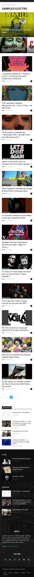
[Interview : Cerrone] (6, 479)
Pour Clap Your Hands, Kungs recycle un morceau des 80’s (14, 302)
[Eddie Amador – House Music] (6, 415)
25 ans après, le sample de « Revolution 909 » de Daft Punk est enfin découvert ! (16, 134)
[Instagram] (10, 560)
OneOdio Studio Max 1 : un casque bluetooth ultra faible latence (21, 441)
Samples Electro (6, 27)
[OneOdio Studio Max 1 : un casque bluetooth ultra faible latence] (6, 442)
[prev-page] (3, 397)
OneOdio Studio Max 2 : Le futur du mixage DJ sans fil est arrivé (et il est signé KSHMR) (21, 423)
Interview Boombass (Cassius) (21, 458)
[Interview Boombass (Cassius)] (6, 461)
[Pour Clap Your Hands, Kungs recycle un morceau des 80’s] (17, 291)
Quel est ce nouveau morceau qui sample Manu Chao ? (16, 356)
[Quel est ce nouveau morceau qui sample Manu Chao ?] (17, 344)
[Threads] (28, 560)
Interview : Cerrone (18, 476)
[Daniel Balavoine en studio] (6, 433)
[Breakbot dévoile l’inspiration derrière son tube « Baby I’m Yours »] (17, 232)
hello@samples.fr (13, 546)
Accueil (4, 5)
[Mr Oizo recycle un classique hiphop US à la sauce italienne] (17, 317)
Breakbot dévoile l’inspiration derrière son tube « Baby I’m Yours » (14, 244)
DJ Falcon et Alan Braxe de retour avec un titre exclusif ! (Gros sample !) (16, 274)
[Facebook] (5, 560)
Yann (3, 81)
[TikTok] (15, 560)
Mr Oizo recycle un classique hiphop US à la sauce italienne (15, 329)
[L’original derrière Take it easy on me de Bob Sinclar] (13, 45)
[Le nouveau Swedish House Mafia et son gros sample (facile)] (17, 205)
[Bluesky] (24, 560)
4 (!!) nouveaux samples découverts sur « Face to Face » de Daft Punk (17, 105)
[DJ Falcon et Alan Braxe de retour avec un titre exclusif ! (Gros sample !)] (17, 261)
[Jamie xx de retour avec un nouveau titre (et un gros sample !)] (17, 151)
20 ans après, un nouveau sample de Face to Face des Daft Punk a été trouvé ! (16, 383)
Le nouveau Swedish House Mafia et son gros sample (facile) (16, 216)
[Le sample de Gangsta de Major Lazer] (17, 24)
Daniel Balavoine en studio (20, 431)
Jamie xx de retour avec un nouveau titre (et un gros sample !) (16, 163)
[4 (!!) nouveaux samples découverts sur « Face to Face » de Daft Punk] (17, 93)
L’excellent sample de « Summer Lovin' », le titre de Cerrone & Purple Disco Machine (16, 76)
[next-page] (19, 397)
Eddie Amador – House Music (21, 412)
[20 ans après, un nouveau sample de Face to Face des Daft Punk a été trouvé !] (17, 371)
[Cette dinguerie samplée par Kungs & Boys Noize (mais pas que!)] (17, 178)
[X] (19, 560)
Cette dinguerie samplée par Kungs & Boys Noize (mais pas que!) (17, 189)
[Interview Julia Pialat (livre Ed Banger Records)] (6, 470)
